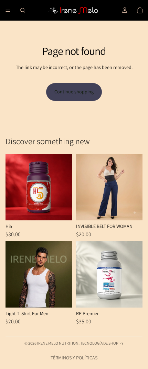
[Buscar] (22, 10)
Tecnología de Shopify (102, 343)
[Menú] (8, 10)
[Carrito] (139, 10)
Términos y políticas (74, 358)
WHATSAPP (15, 354)
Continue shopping (74, 92)
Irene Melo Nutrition (57, 343)
